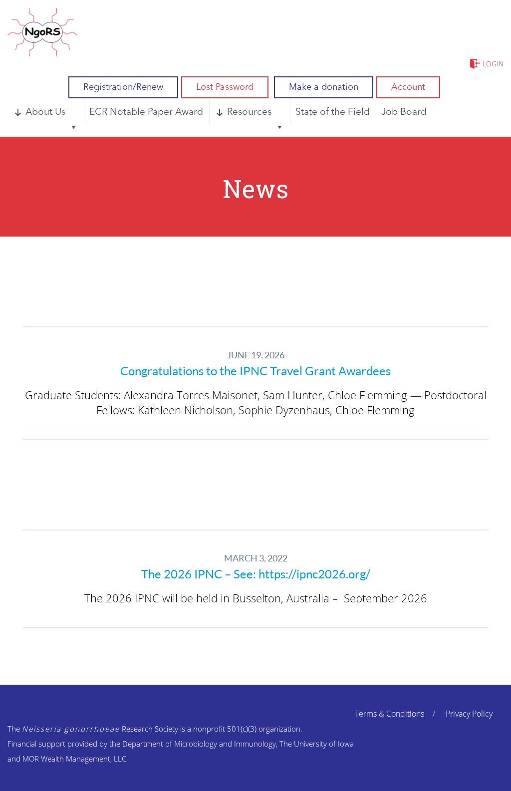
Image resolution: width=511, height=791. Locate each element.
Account (408, 87)
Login (493, 63)
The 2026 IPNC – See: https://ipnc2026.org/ (255, 573)
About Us (45, 112)
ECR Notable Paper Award (146, 112)
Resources (249, 112)
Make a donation (323, 87)
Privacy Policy (469, 713)
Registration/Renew (123, 87)
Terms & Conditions (389, 713)
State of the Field (332, 112)
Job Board (404, 112)
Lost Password (225, 87)
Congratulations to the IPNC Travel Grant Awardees (255, 370)
